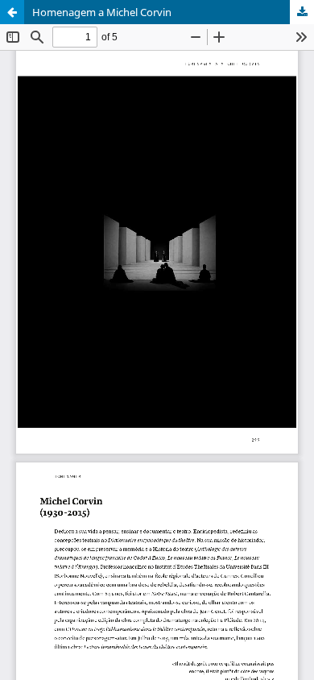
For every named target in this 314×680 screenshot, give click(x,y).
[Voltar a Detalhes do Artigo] (12, 12)
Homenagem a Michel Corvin (101, 12)
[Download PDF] (302, 12)
